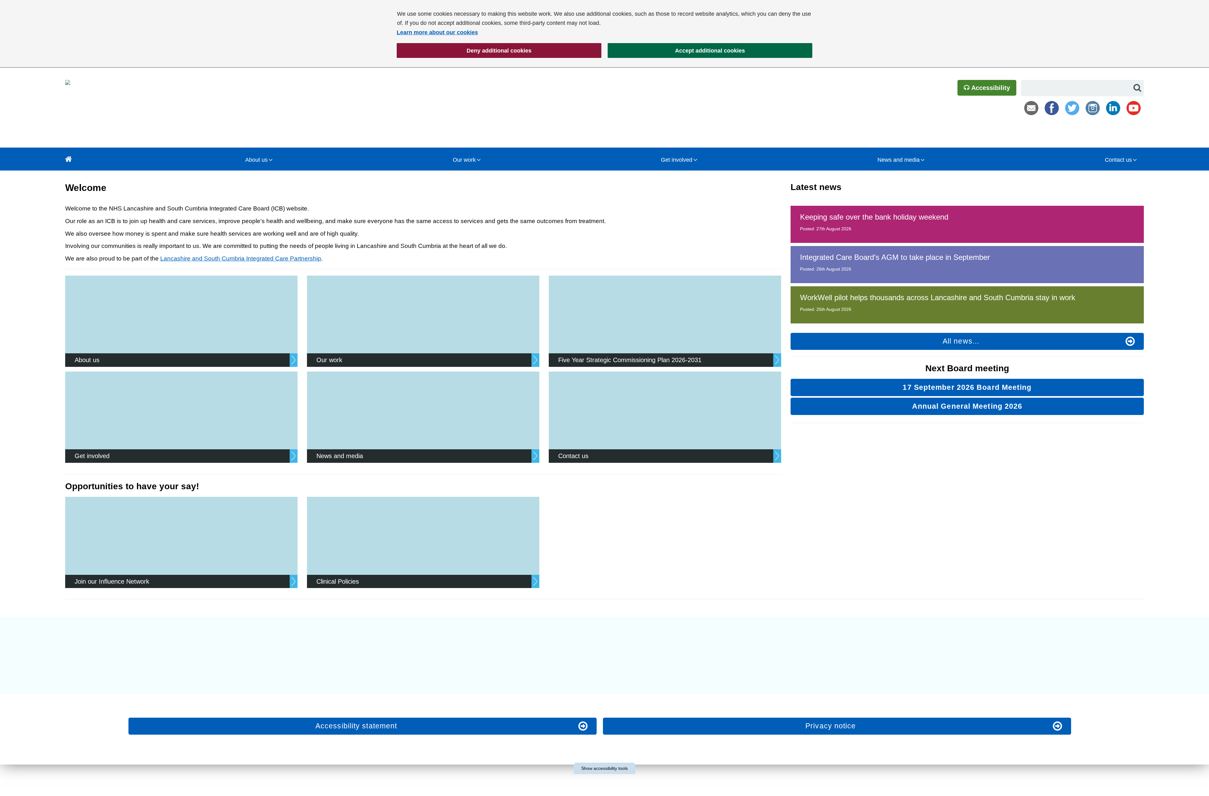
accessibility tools (604, 768)
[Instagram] (1093, 108)
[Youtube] (1134, 108)
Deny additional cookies (464, 51)
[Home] (68, 159)
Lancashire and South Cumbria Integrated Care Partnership (240, 258)
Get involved (676, 160)
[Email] (1031, 108)
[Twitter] (1072, 108)
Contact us (1118, 160)
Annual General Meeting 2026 (967, 406)
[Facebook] (1052, 108)
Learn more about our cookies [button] (437, 32)
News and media (898, 160)
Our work (464, 160)
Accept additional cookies (676, 51)
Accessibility (990, 87)
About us (256, 160)
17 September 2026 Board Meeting (967, 387)
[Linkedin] (1113, 108)
